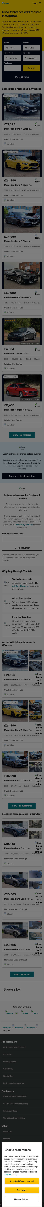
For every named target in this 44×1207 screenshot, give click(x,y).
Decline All (22, 1190)
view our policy (10, 1174)
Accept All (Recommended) (22, 1181)
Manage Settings (21, 1199)
